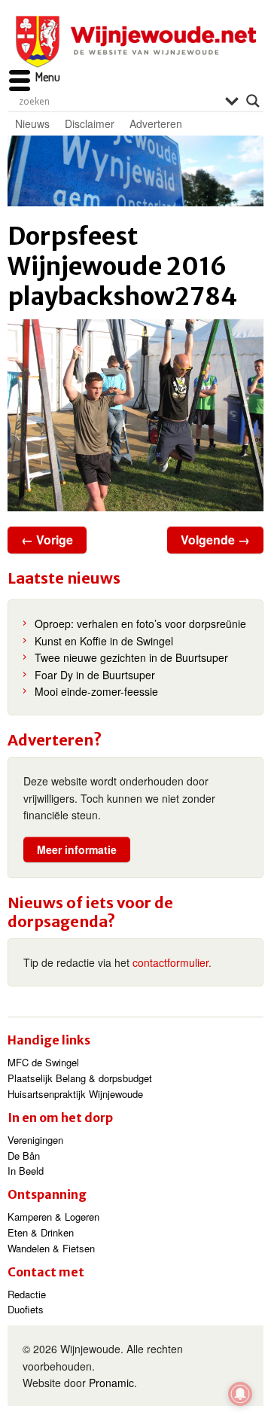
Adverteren (155, 123)
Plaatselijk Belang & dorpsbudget (80, 1078)
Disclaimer (89, 123)
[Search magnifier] (252, 100)
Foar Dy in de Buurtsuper (95, 674)
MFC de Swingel (43, 1062)
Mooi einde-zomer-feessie (96, 691)
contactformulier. (172, 962)
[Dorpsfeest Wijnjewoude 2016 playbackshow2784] (135, 415)
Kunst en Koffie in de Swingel (104, 640)
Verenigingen (35, 1140)
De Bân (24, 1155)
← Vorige (47, 539)
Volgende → (215, 539)
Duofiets (26, 1309)
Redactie (27, 1294)
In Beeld (26, 1170)
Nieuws (32, 123)
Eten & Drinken (41, 1232)
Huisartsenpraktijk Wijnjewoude (75, 1094)
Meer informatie (77, 849)
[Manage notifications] (240, 1394)
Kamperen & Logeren (53, 1216)
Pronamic (111, 1382)
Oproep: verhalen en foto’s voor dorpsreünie (140, 623)
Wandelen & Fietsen (51, 1248)
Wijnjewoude (135, 42)
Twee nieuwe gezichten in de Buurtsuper (131, 657)
